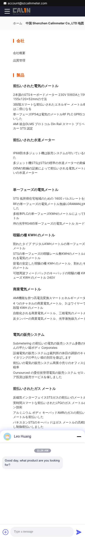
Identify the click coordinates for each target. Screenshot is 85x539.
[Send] (78, 532)
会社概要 (19, 53)
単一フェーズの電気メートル (35, 189)
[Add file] (6, 532)
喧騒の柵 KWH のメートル (34, 235)
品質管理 (19, 60)
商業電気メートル (27, 289)
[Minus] (79, 436)
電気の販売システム (28, 334)
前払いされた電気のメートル (35, 86)
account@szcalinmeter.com (27, 3)
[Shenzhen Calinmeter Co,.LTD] (21, 11)
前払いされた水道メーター (34, 140)
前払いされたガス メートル (34, 388)
